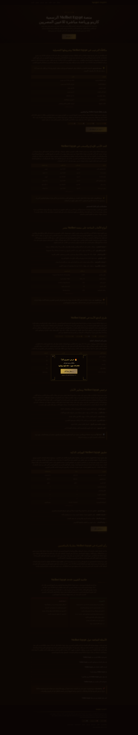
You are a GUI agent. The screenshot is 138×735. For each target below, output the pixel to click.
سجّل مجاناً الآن (68, 371)
